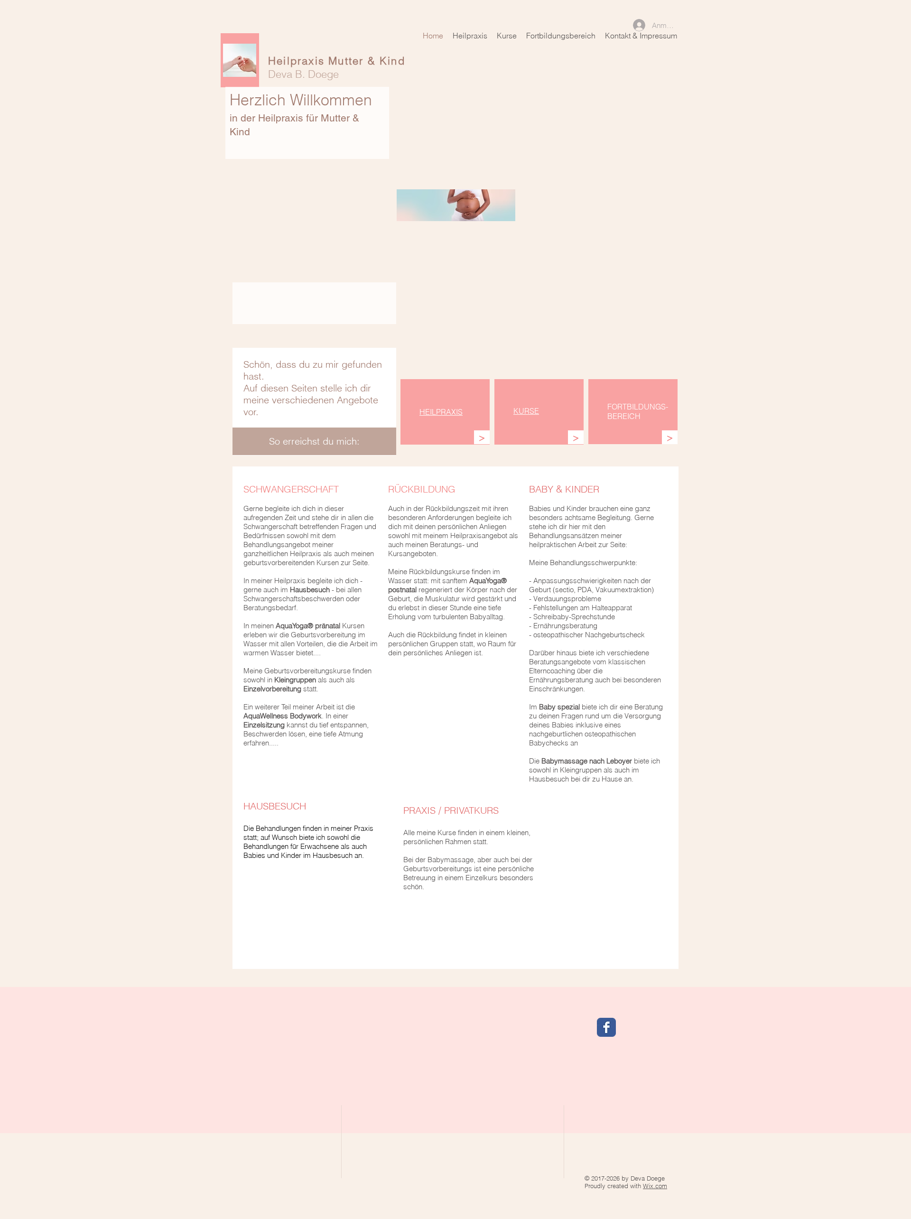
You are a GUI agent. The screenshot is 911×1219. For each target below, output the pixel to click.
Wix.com (655, 1186)
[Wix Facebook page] (606, 1027)
